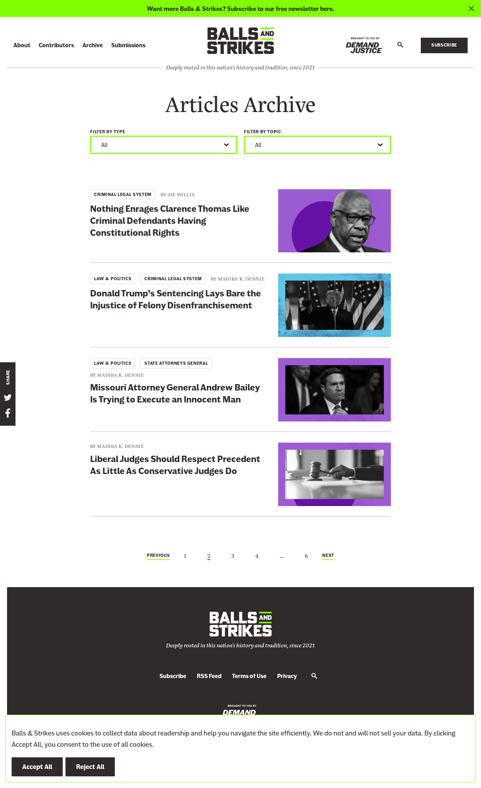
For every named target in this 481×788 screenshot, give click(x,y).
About (21, 45)
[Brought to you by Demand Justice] (364, 45)
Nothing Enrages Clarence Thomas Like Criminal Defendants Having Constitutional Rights (169, 220)
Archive (92, 45)
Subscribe (444, 45)
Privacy (287, 676)
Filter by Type (107, 132)
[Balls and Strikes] (240, 40)
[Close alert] (471, 8)
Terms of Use (249, 676)
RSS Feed (209, 676)
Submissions (128, 45)
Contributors (56, 45)
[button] (400, 45)
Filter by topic (262, 132)
